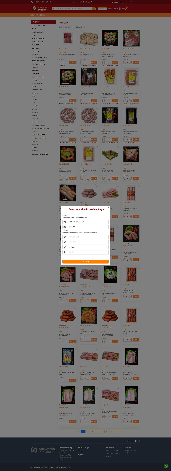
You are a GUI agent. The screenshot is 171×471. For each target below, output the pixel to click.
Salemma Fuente (74, 237)
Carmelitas (72, 242)
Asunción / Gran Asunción (76, 221)
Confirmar (85, 262)
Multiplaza (72, 247)
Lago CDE (72, 227)
